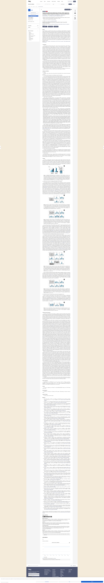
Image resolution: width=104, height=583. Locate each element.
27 (55, 347)
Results (30, 34)
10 (62, 140)
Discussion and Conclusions (32, 35)
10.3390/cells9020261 (40, 6)
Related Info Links (30, 19)
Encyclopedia (62, 575)
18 (59, 331)
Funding (30, 37)
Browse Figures (50, 26)
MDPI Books (61, 571)
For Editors (53, 572)
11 (46, 319)
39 (58, 372)
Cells (31, 6)
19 (60, 331)
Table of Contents (30, 30)
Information (48, 1)
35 (69, 366)
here (55, 558)
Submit (74, 1)
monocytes (48, 41)
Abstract (30, 32)
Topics (45, 1)
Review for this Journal (33, 14)
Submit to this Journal (33, 12)
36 (45, 368)
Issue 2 (36, 6)
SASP (57, 41)
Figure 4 (49, 245)
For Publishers (54, 574)
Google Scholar (63, 399)
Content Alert (74, 565)
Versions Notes (56, 26)
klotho (46, 41)
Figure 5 (51, 297)
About (62, 1)
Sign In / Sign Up (70, 1)
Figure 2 (46, 186)
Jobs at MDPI (45, 574)
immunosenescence (53, 41)
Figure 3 (56, 190)
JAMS (61, 576)
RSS (71, 565)
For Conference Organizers (55, 576)
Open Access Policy (46, 572)
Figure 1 (59, 164)
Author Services (54, 1)
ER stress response (60, 41)
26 (52, 342)
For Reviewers (54, 571)
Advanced (74, 4)
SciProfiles (61, 574)
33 (64, 364)
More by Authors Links (31, 21)
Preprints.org (61, 572)
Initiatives (58, 1)
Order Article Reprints (67, 9)
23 (69, 339)
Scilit (69, 399)
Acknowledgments (31, 38)
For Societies (53, 575)
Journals (41, 1)
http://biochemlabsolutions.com (47, 128)
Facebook (70, 571)
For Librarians (54, 573)
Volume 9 (34, 6)
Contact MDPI (46, 573)
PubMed (45, 400)
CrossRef (67, 399)
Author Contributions (31, 36)
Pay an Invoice (46, 571)
